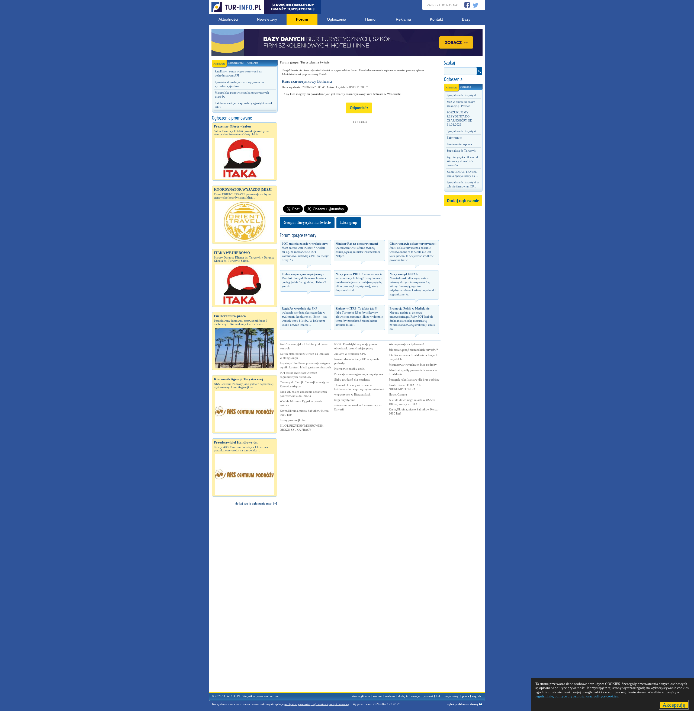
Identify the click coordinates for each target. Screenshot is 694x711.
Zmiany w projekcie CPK (350, 353)
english (476, 696)
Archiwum (252, 62)
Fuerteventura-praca (459, 144)
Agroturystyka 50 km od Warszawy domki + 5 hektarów (462, 161)
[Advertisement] (244, 601)
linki (439, 696)
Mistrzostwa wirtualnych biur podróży (413, 364)
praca (465, 696)
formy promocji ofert (293, 420)
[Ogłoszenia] (463, 79)
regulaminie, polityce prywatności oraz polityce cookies (576, 696)
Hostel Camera (398, 394)
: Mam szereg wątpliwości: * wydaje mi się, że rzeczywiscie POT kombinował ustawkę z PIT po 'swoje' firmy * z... (305, 252)
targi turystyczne (344, 399)
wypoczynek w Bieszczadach (352, 394)
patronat (428, 696)
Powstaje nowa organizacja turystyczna (358, 374)
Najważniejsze (235, 62)
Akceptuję (674, 705)
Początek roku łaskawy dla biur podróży (414, 379)
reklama (390, 696)
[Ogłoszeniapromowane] (244, 118)
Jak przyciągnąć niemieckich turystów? (413, 349)
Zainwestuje (454, 137)
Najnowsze (219, 63)
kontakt (377, 696)
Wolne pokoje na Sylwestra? (406, 344)
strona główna (361, 696)
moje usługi (452, 696)
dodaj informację (409, 696)
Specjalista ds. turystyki (461, 95)
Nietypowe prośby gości (349, 368)
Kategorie (465, 86)
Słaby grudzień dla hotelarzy (352, 379)
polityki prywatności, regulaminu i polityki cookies (316, 704)
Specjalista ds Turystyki (461, 150)
